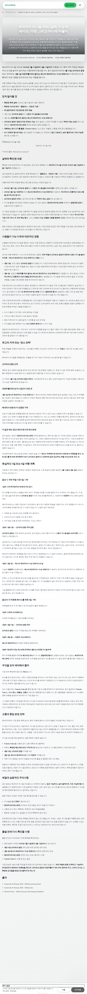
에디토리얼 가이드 (11, 12)
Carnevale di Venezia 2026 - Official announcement (22, 884)
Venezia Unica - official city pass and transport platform (24, 891)
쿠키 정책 (6, 991)
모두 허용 (78, 990)
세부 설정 (13, 991)
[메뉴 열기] (79, 5)
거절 (63, 990)
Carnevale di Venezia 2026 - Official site (18, 888)
